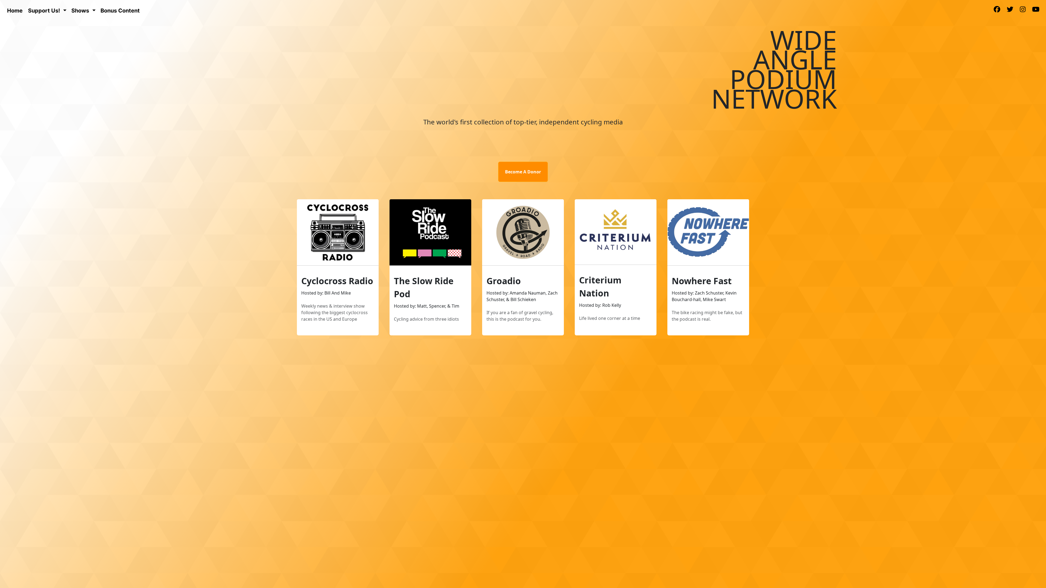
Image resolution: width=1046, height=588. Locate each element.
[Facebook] (997, 9)
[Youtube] (1036, 9)
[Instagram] (1023, 9)
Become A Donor (523, 172)
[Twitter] (1010, 9)
